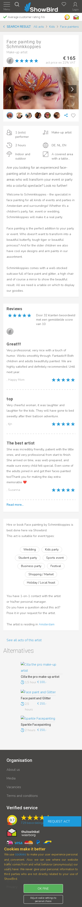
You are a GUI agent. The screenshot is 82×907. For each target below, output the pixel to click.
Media (11, 778)
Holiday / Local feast (41, 583)
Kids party (52, 549)
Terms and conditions (22, 796)
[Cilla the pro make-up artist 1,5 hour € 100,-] (42, 668)
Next (72, 89)
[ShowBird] (41, 6)
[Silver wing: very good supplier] (10, 60)
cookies (20, 854)
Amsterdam (46, 624)
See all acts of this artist (24, 640)
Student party (27, 558)
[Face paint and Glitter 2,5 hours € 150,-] (42, 693)
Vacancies (14, 787)
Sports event (55, 558)
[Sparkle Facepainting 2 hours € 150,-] (42, 719)
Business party (31, 566)
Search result (19, 27)
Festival (56, 566)
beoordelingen (33, 823)
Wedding (29, 549)
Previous (9, 89)
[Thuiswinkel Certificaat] (23, 832)
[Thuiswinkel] (75, 17)
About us (13, 769)
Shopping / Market (41, 574)
